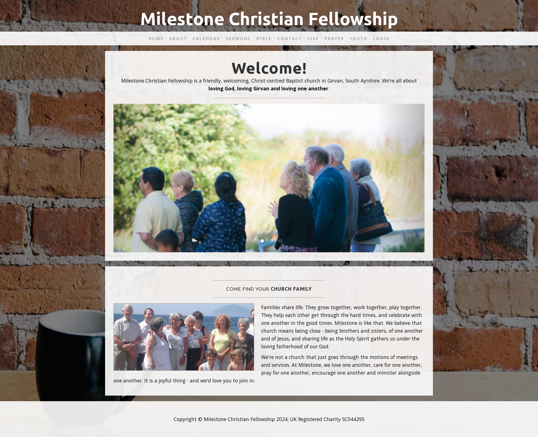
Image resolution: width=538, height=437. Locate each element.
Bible (264, 38)
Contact (289, 38)
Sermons (238, 38)
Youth (358, 38)
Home (156, 38)
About (178, 38)
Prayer (334, 38)
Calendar (206, 38)
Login (381, 38)
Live (313, 38)
